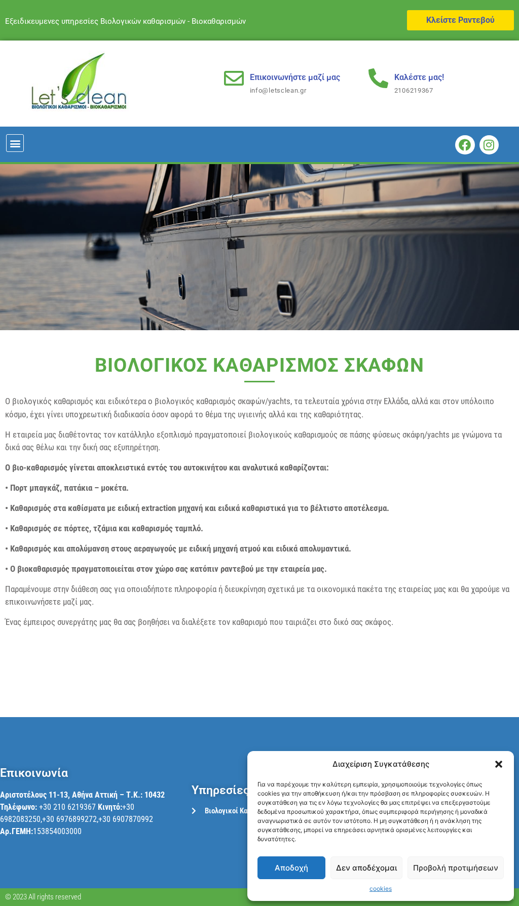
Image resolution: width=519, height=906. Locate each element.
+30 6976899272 (69, 819)
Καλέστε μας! (419, 77)
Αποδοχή (291, 868)
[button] (499, 764)
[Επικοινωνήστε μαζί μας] (234, 78)
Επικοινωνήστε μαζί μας (295, 77)
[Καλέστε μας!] (378, 78)
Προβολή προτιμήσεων (455, 868)
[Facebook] (464, 144)
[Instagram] (489, 144)
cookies (380, 888)
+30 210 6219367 (67, 807)
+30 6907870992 (125, 819)
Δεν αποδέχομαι (366, 868)
